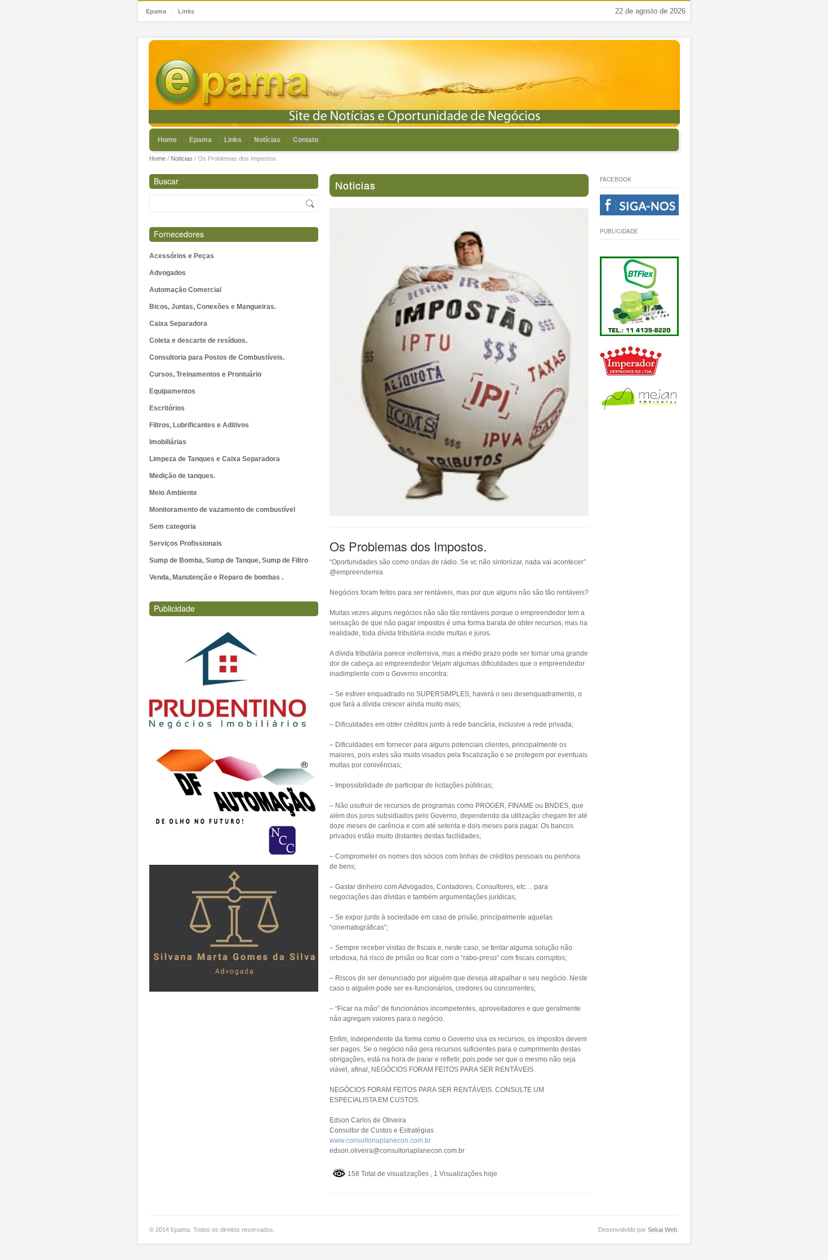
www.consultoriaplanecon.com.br (380, 1140)
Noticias (182, 158)
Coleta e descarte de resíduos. (198, 340)
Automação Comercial (185, 290)
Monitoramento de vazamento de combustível (222, 510)
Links (186, 11)
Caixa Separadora (178, 324)
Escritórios (167, 408)
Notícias (267, 140)
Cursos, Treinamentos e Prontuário (205, 374)
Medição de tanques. (182, 476)
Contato (305, 140)
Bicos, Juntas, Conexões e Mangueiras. (212, 307)
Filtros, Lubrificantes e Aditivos (199, 425)
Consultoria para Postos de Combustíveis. (216, 357)
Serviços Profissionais (185, 543)
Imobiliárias (167, 442)
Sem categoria (172, 526)
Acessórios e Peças (181, 256)
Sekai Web (662, 1229)
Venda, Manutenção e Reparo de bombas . (216, 577)
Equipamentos (172, 391)
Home (167, 140)
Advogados (167, 273)
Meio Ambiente (173, 493)
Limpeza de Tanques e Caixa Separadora (214, 459)
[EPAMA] (233, 83)
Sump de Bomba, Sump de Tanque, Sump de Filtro (228, 560)
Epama (156, 11)
